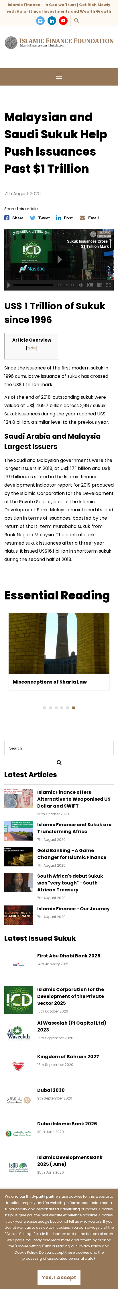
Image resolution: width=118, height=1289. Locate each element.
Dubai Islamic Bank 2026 (67, 1123)
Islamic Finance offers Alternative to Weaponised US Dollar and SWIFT (74, 799)
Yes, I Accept (59, 1277)
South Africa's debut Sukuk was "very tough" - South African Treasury (70, 883)
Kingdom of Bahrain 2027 (68, 1056)
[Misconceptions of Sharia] (59, 643)
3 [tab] (56, 708)
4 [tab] (61, 708)
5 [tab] (67, 708)
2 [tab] (50, 708)
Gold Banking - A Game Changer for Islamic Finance (71, 854)
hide (31, 348)
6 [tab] (73, 708)
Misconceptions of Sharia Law (50, 682)
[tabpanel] (59, 651)
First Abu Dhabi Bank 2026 (69, 956)
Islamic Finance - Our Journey (73, 908)
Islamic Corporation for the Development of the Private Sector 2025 (70, 996)
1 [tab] (44, 708)
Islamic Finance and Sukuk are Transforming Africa (74, 828)
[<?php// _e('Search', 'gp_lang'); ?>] (59, 762)
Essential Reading (57, 595)
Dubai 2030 (51, 1090)
